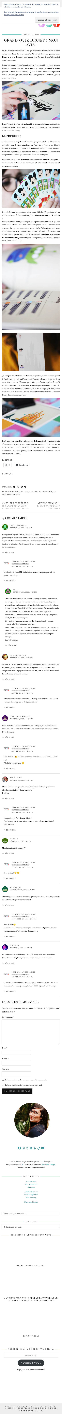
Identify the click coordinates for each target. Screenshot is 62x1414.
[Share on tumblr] (25, 487)
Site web (5, 1069)
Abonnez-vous (31, 1363)
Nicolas (14, 945)
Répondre (9, 552)
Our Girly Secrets (20, 716)
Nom (4, 1048)
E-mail (5, 1058)
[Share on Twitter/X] (18, 487)
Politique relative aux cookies (14, 14)
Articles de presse (31, 1191)
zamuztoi (15, 887)
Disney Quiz (17, 492)
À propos (31, 1187)
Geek (26, 492)
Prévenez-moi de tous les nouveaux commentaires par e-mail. (26, 1080)
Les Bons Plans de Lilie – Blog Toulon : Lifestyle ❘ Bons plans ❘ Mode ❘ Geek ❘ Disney (31, 1407)
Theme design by (31, 1411)
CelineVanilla (18, 655)
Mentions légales (31, 1202)
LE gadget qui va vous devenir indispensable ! (15, 506)
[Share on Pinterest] (22, 487)
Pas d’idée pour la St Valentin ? (48, 506)
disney (8, 492)
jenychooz (16, 777)
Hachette (33, 492)
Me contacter (31, 1181)
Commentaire (8, 1017)
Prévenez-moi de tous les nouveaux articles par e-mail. (23, 1085)
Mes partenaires (31, 1184)
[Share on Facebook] (14, 487)
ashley (14, 839)
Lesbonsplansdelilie (23, 561)
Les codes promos (31, 1194)
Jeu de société (45, 492)
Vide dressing (31, 1197)
